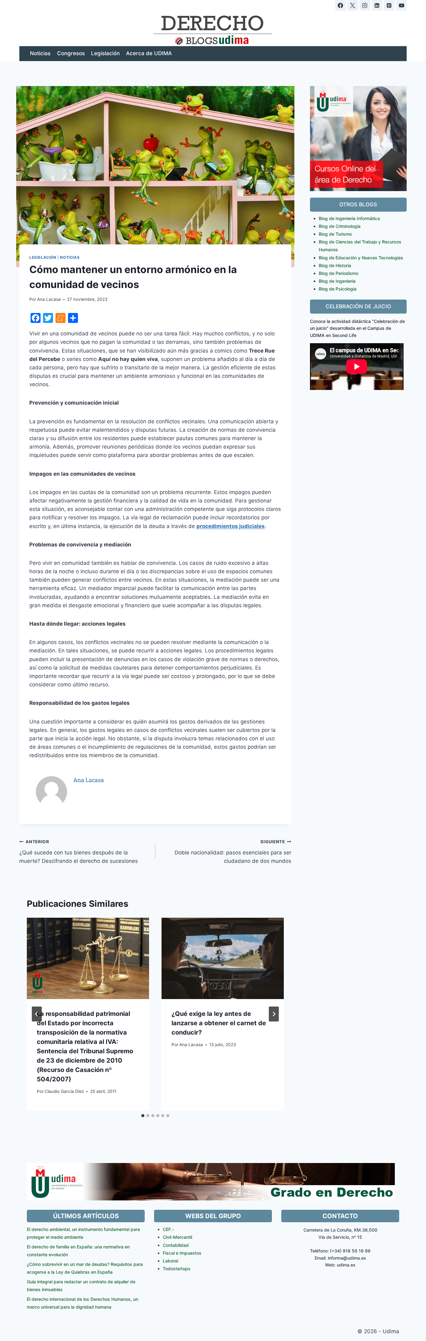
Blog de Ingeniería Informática (349, 218)
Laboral (170, 1260)
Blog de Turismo (335, 234)
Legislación (105, 53)
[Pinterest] (389, 5)
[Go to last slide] (37, 1014)
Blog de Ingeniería (337, 281)
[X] (352, 5)
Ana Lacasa (49, 299)
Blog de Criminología (340, 226)
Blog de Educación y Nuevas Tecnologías (361, 257)
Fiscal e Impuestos (182, 1253)
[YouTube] (401, 5)
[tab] (142, 1115)
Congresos (71, 53)
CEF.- (168, 1229)
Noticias (40, 53)
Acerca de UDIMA (149, 53)
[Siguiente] (274, 1014)
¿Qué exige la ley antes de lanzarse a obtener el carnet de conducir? (219, 1023)
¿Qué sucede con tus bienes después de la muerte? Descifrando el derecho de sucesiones (78, 851)
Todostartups (177, 1268)
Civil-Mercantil (177, 1237)
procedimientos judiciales (230, 526)
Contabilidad (176, 1245)
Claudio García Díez (64, 1091)
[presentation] (88, 958)
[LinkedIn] (377, 5)
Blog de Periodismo (338, 273)
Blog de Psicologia (337, 288)
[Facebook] (340, 5)
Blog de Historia (335, 265)
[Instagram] (365, 5)
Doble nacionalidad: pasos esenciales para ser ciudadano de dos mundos (233, 851)
